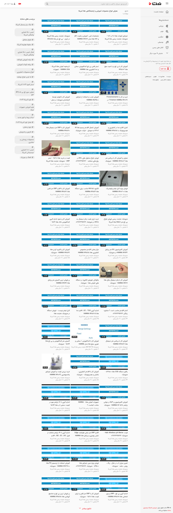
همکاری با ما (161, 76)
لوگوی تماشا (156, 80)
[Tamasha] (155, 4)
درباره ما (169, 76)
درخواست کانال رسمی (166, 80)
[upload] (20, 4)
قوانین (154, 76)
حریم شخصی (148, 76)
